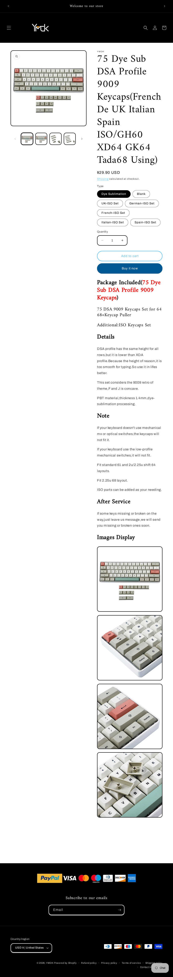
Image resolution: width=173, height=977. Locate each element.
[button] (9, 27)
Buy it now (130, 268)
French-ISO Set (113, 212)
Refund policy (89, 963)
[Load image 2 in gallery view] (41, 139)
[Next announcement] (164, 6)
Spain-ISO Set (145, 222)
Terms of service (131, 963)
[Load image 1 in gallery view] (27, 139)
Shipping (103, 178)
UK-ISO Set (110, 203)
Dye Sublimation (113, 193)
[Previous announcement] (8, 6)
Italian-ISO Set (112, 222)
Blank (141, 193)
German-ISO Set (141, 203)
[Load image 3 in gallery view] (55, 139)
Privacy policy (109, 963)
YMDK (49, 963)
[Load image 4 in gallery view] (70, 139)
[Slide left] (15, 138)
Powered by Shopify (65, 963)
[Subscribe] (119, 910)
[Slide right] (81, 138)
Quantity (102, 231)
